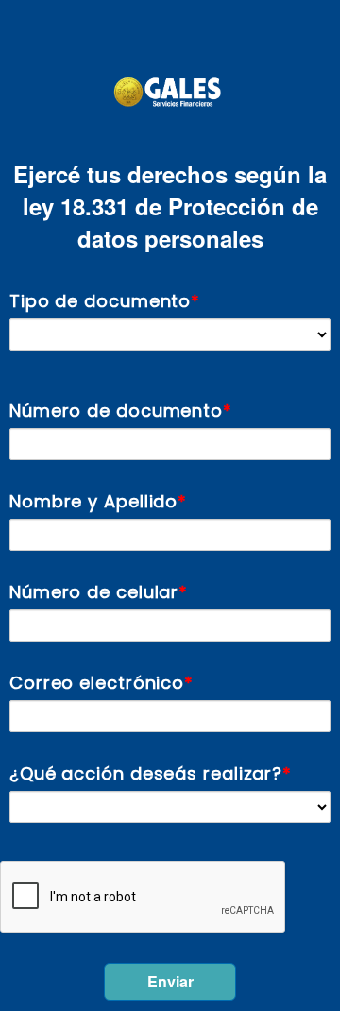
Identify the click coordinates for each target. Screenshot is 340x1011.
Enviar (170, 981)
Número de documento (116, 410)
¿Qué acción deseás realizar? (145, 773)
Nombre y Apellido (93, 501)
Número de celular (93, 592)
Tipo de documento (100, 301)
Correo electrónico (96, 682)
